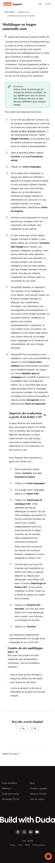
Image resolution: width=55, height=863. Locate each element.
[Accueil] (13, 4)
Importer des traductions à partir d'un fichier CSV (28, 37)
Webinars (6, 788)
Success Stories (38, 794)
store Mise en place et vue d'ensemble (21, 16)
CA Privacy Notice (38, 845)
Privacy (12, 845)
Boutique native (23, 12)
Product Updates (38, 788)
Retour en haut (10, 753)
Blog (32, 783)
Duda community (10, 794)
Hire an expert (37, 799)
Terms (20, 845)
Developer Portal (10, 799)
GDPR (27, 845)
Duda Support (9, 12)
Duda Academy (9, 783)
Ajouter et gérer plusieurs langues (28, 131)
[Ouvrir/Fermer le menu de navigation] (39, 4)
